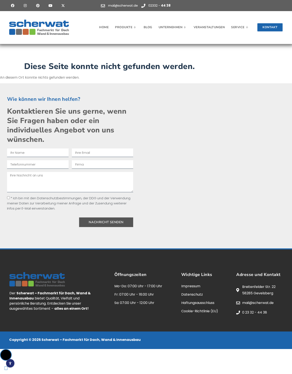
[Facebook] (12, 5)
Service (238, 27)
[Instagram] (25, 5)
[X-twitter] (63, 5)
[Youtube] (50, 5)
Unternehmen (171, 27)
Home (104, 27)
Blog (148, 27)
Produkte (123, 27)
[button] (6, 355)
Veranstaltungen (209, 27)
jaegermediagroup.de (207, 339)
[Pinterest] (37, 5)
